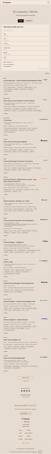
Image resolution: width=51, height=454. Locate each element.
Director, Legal (8, 262)
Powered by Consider (43, 68)
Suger (5, 78)
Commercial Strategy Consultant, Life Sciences (18, 161)
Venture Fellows (28, 433)
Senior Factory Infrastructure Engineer (15, 142)
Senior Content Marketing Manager (14, 358)
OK (40, 452)
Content (28, 430)
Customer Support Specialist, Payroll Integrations (19, 221)
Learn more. (34, 452)
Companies (29, 21)
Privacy (23, 397)
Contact (21, 439)
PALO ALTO (26, 422)
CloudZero (6, 355)
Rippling (5, 218)
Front (5, 240)
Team (20, 433)
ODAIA (5, 159)
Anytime (8, 66)
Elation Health (6, 98)
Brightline (6, 177)
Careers (28, 436)
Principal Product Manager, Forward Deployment (19, 283)
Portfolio (21, 436)
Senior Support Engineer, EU (12, 340)
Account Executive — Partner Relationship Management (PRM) (22, 81)
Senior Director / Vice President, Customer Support (19, 101)
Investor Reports (28, 439)
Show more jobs (25, 377)
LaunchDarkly (6, 118)
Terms (27, 397)
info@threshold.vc (25, 426)
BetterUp (5, 281)
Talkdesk (5, 317)
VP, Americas (8, 120)
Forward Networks (7, 299)
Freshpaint (6, 259)
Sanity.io (5, 337)
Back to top (26, 381)
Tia (4, 198)
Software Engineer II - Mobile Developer (16, 320)
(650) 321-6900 (26, 424)
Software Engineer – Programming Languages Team (19, 301)
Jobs (20, 21)
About (20, 430)
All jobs (12, 64)
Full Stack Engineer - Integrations (14, 242)
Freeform (6, 139)
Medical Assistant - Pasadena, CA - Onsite (16, 201)
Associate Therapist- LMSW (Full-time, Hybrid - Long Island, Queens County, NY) (20, 181)
